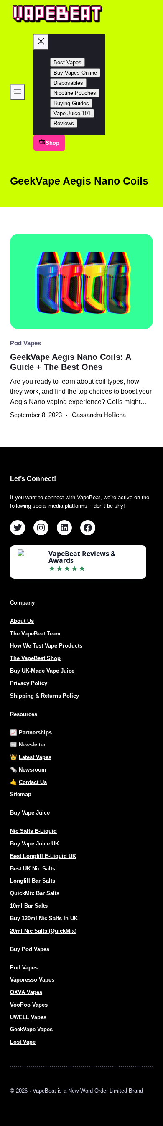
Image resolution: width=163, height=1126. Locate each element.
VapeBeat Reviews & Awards (82, 557)
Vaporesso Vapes (32, 980)
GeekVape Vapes (31, 1029)
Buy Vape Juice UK (34, 843)
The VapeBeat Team (35, 633)
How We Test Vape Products (46, 646)
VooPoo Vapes (29, 1005)
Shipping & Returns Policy (44, 696)
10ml (17, 906)
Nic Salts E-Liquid (33, 831)
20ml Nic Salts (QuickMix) (43, 931)
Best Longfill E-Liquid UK (43, 856)
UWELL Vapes (28, 1017)
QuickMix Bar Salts (34, 893)
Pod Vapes (25, 343)
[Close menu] (40, 42)
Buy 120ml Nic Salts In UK (44, 918)
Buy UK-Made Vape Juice (42, 671)
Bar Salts (36, 906)
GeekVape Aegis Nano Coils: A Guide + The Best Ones (70, 362)
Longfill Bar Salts (32, 881)
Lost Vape (23, 1042)
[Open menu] (17, 92)
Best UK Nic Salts (32, 868)
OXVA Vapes (26, 992)
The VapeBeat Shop (35, 658)
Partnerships (35, 732)
